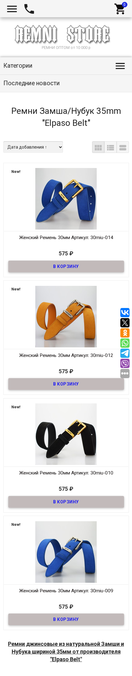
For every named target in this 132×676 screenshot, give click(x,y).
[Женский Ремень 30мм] (66, 198)
